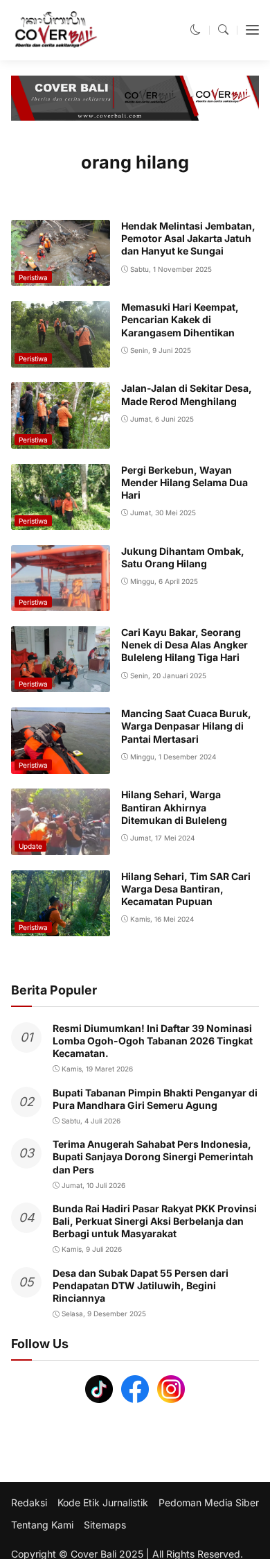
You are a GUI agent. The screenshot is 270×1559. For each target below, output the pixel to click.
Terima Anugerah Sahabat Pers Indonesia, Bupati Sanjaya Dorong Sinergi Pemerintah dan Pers (153, 1156)
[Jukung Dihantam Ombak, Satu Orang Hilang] (60, 601)
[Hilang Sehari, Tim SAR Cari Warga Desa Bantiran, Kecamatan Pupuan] (60, 926)
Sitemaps (105, 1525)
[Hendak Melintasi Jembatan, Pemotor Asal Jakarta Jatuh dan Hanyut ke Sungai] (60, 276)
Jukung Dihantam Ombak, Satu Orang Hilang (182, 557)
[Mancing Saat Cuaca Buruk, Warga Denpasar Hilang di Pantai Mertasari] (60, 763)
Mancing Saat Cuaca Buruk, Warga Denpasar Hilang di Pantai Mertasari (186, 725)
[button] (195, 29)
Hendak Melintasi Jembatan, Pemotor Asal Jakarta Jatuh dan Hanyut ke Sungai (188, 238)
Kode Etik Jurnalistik (102, 1502)
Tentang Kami (42, 1525)
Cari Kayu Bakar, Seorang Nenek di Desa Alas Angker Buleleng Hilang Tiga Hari (184, 644)
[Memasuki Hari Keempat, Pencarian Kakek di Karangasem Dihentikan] (60, 357)
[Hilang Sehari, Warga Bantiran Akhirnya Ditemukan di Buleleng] (60, 845)
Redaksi (29, 1502)
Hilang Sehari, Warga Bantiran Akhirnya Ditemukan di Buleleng (174, 807)
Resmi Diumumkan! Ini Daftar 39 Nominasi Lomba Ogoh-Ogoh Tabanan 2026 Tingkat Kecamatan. (153, 1040)
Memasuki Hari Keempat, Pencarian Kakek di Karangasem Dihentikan (180, 319)
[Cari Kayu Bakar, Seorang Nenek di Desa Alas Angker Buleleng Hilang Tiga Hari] (60, 682)
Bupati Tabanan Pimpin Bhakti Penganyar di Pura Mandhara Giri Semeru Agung (155, 1099)
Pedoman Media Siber (209, 1502)
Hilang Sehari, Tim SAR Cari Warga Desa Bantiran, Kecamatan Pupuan (186, 888)
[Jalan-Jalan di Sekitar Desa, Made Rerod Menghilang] (60, 438)
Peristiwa (33, 277)
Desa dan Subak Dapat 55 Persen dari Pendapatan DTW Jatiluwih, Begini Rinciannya (140, 1285)
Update (30, 846)
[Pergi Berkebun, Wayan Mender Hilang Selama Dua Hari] (60, 520)
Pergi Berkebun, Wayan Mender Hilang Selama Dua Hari (184, 482)
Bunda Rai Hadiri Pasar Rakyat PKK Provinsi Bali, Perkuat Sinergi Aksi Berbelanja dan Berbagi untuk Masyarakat (155, 1221)
